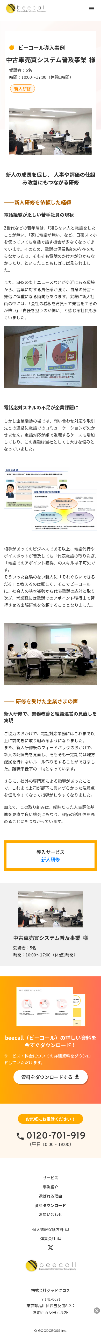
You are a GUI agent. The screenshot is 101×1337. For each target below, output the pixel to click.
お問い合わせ (50, 1214)
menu (91, 8)
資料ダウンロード (50, 1205)
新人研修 (50, 859)
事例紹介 (50, 1187)
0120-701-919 (55, 1136)
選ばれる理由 (50, 1196)
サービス (50, 1177)
